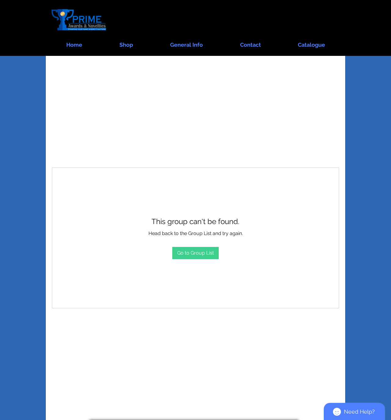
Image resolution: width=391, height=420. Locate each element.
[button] (126, 42)
